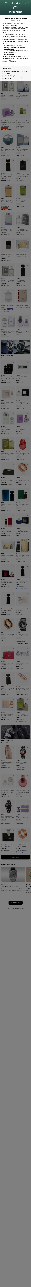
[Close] (29, 2)
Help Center (8, 78)
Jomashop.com (7, 27)
